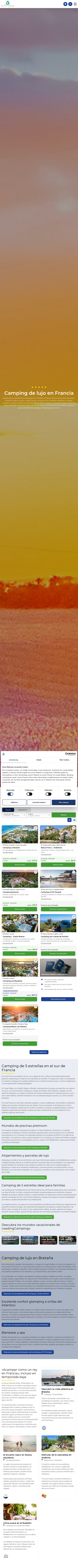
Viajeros (30, 814)
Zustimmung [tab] (13, 760)
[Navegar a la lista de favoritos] (65, 4)
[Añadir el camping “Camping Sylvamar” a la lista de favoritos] (35, 872)
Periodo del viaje (8, 814)
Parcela (8, 810)
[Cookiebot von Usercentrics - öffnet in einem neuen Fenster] (67, 754)
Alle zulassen (63, 802)
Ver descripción (8, 852)
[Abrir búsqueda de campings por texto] (70, 4)
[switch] (29, 794)
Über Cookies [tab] (64, 760)
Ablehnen (14, 802)
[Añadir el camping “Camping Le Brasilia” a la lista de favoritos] (35, 827)
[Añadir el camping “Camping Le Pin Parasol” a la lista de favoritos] (73, 872)
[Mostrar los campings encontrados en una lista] (69, 820)
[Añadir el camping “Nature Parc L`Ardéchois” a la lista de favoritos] (73, 827)
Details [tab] (39, 760)
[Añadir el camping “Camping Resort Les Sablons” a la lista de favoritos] (35, 1006)
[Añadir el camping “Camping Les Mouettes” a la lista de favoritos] (35, 961)
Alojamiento (22, 810)
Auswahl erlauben (39, 802)
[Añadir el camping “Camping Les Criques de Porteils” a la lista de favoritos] (73, 916)
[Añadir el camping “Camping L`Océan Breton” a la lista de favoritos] (35, 916)
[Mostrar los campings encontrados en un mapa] (74, 820)
